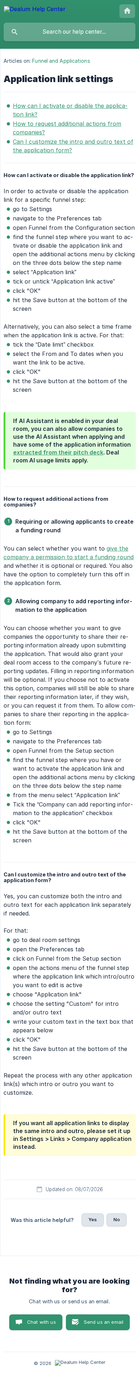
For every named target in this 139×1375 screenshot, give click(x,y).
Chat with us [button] (41, 1322)
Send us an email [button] (103, 1322)
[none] (35, 10)
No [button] (116, 1219)
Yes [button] (92, 1219)
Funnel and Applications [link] (61, 61)
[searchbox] (69, 32)
